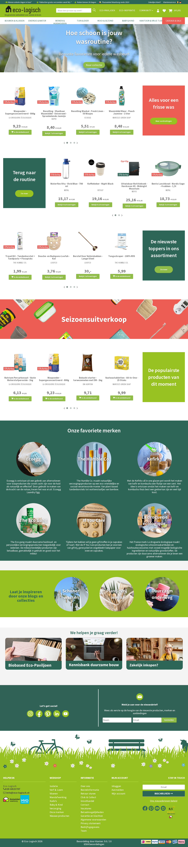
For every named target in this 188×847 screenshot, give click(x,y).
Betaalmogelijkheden (92, 812)
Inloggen (116, 786)
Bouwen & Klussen (14, 20)
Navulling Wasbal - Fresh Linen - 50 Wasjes (87, 112)
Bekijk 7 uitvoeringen (54, 133)
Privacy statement (91, 823)
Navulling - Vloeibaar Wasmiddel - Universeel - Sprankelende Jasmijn (54, 114)
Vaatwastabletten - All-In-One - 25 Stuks (121, 379)
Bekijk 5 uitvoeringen (88, 132)
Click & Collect (88, 797)
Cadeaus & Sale (173, 20)
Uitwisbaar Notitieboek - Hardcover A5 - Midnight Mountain (134, 186)
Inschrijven (162, 793)
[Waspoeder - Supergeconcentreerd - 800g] (20, 96)
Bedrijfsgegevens (90, 827)
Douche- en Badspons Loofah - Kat (54, 257)
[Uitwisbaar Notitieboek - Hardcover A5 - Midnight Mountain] (134, 168)
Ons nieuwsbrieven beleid (163, 800)
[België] (178, 2)
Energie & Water (37, 20)
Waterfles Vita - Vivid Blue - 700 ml (66, 185)
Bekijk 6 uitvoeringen (122, 132)
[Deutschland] (180, 2)
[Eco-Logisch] (22, 9)
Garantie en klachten (92, 815)
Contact (85, 804)
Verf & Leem (56, 789)
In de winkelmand (21, 132)
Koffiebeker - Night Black (100, 183)
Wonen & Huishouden (60, 22)
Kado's (53, 801)
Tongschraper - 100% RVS (121, 256)
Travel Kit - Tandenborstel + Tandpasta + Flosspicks (20, 257)
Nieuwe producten (59, 815)
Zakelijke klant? (154, 2)
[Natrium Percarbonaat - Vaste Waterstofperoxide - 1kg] (20, 362)
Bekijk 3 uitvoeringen (168, 204)
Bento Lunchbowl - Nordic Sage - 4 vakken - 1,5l (168, 185)
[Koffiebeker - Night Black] (100, 168)
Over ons (85, 786)
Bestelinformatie (90, 789)
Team (84, 830)
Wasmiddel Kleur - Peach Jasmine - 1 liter (122, 112)
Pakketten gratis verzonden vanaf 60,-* (55, 2)
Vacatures (86, 808)
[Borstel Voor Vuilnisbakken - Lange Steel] (87, 241)
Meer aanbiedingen (164, 121)
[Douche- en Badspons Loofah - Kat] (54, 241)
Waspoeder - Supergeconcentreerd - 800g (20, 112)
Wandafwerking (58, 797)
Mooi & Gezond (105, 20)
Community (145, 10)
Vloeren (54, 793)
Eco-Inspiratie (127, 10)
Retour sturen (88, 793)
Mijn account (118, 793)
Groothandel (87, 801)
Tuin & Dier (83, 20)
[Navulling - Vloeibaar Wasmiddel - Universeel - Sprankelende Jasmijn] (54, 96)
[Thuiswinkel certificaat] (11, 799)
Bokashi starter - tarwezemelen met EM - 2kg (87, 379)
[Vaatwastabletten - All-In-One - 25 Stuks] (121, 362)
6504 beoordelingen (94, 844)
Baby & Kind (128, 20)
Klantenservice (169, 2)
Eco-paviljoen (107, 10)
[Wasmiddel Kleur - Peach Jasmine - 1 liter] (121, 96)
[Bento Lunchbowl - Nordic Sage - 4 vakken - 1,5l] (168, 168)
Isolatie (54, 786)
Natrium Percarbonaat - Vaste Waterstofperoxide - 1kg (20, 379)
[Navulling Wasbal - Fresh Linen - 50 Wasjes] (87, 96)
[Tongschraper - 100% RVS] (121, 241)
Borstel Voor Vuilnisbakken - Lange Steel (88, 257)
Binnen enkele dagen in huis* (20, 2)
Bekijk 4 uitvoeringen (67, 204)
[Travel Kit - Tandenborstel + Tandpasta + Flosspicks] (20, 241)
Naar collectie (94, 65)
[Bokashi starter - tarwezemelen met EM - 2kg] (87, 362)
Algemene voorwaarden (93, 819)
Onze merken (57, 812)
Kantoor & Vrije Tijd (151, 20)
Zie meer (24, 193)
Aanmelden (169, 720)
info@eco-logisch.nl (17, 792)
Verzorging (55, 808)
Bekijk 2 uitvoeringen (134, 206)
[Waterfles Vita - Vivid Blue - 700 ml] (66, 168)
